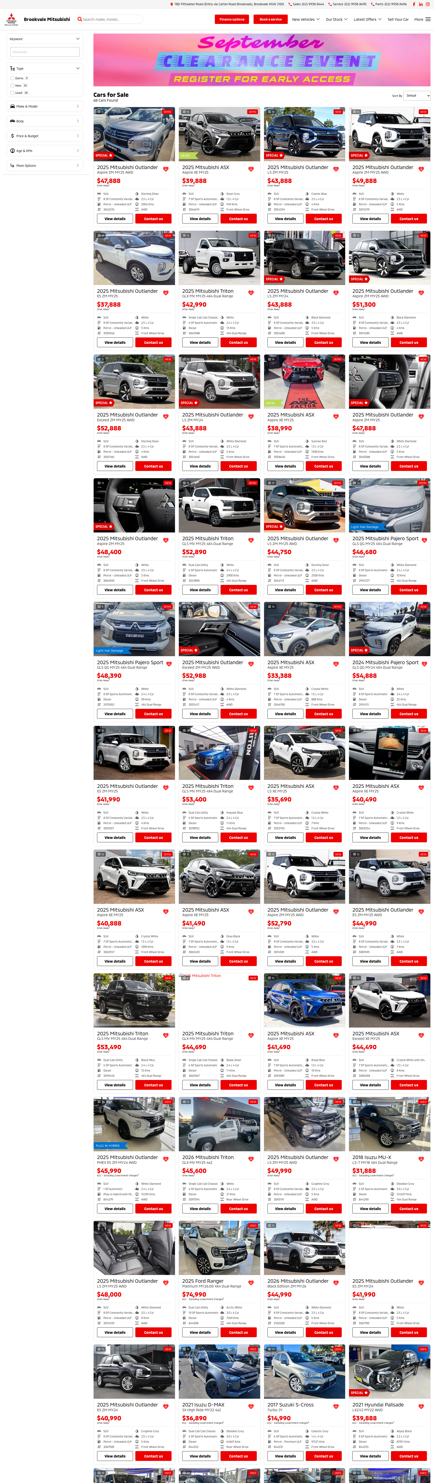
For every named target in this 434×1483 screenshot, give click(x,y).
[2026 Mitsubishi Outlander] (304, 1248)
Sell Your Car (398, 19)
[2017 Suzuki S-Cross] (304, 1371)
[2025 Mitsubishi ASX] (219, 134)
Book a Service (271, 19)
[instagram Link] (428, 4)
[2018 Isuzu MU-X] (389, 1124)
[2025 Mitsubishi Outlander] (134, 134)
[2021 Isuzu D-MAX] (219, 1371)
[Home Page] (11, 19)
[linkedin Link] (421, 4)
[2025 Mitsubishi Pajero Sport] (389, 505)
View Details (115, 218)
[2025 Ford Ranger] (219, 1248)
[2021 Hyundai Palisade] (389, 1371)
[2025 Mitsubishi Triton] (219, 258)
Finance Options (232, 19)
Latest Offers (365, 19)
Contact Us (153, 218)
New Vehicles (303, 19)
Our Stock (334, 19)
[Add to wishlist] (165, 169)
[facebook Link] (414, 4)
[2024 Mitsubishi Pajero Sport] (389, 629)
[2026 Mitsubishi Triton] (219, 1124)
